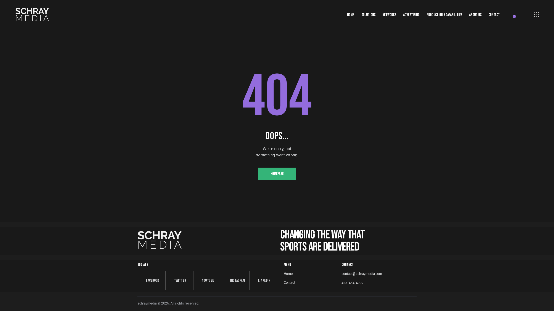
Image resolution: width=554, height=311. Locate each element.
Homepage (277, 173)
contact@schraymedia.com (361, 274)
